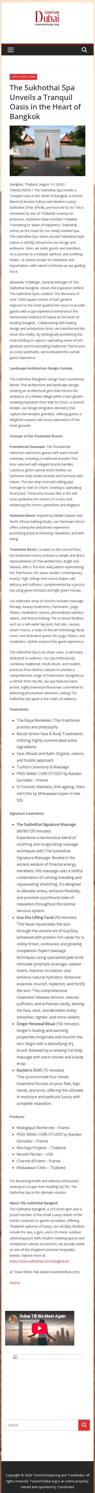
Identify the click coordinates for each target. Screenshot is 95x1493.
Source (15, 1282)
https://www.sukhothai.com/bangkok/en (39, 1261)
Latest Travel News (23, 76)
